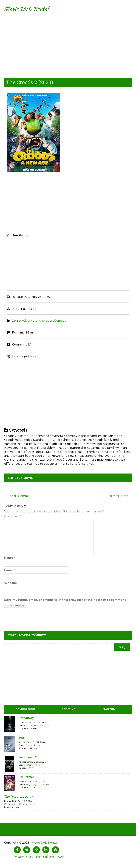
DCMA (60, 857)
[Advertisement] (68, 42)
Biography (31, 784)
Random (109, 709)
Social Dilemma (16, 496)
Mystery (46, 725)
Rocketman (26, 777)
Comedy (60, 320)
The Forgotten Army (18, 796)
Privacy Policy (23, 857)
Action (29, 764)
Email (9, 570)
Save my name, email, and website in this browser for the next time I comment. (65, 599)
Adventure (30, 320)
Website (10, 583)
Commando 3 (27, 757)
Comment (13, 516)
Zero (21, 737)
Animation (46, 320)
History (31, 804)
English (33, 356)
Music (49, 784)
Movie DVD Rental (26, 9)
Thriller (37, 764)
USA (28, 344)
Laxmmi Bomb (120, 496)
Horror (37, 725)
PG (35, 308)
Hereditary (26, 718)
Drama (29, 725)
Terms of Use (45, 857)
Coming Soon (25, 709)
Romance (39, 745)
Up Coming (67, 709)
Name (9, 557)
